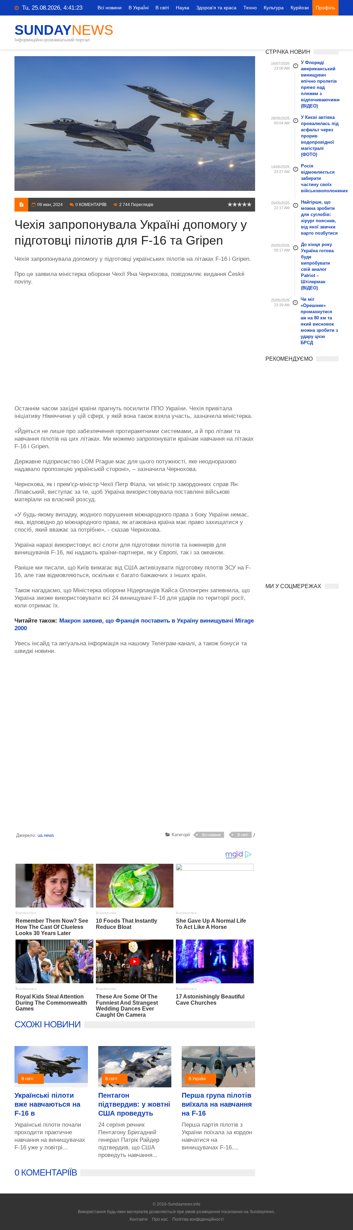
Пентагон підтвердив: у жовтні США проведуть (134, 1104)
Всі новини (110, 7)
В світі (162, 7)
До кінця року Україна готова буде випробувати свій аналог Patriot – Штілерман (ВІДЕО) (317, 266)
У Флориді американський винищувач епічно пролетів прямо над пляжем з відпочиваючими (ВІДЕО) (320, 84)
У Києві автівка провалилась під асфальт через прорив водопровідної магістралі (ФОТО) (320, 136)
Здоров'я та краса (216, 7)
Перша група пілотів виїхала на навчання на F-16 (217, 1104)
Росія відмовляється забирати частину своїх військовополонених (320, 178)
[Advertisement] (134, 341)
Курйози (300, 7)
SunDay (63, 30)
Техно (250, 7)
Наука (182, 7)
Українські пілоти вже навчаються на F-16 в (47, 1104)
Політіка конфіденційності (198, 1219)
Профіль (325, 7)
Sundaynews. (262, 1211)
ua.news (46, 835)
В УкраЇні (139, 7)
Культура (274, 7)
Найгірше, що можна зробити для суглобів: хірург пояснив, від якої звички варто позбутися (319, 217)
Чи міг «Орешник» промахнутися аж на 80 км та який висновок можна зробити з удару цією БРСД (319, 321)
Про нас (160, 1219)
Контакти (139, 1219)
